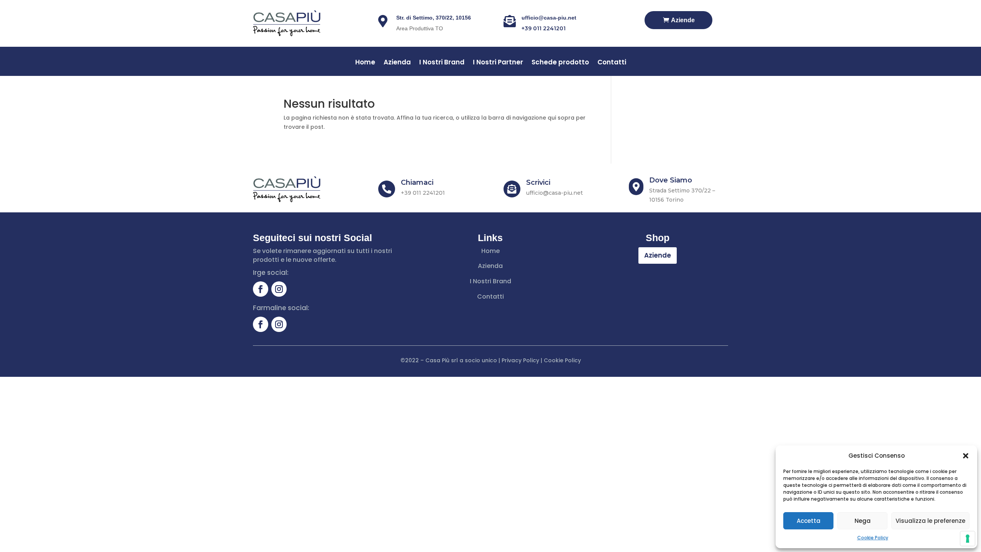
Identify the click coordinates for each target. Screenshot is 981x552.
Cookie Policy (872, 537)
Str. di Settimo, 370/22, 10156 (433, 18)
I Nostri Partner (498, 63)
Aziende (683, 20)
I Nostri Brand (441, 63)
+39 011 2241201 (544, 28)
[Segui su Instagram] (279, 289)
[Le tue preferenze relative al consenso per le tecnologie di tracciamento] (967, 538)
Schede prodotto (560, 63)
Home (365, 63)
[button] (966, 456)
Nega (863, 521)
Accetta (808, 521)
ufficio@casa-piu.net (549, 18)
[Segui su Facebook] (260, 289)
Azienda (397, 63)
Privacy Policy (520, 360)
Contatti (611, 63)
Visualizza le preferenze (930, 521)
